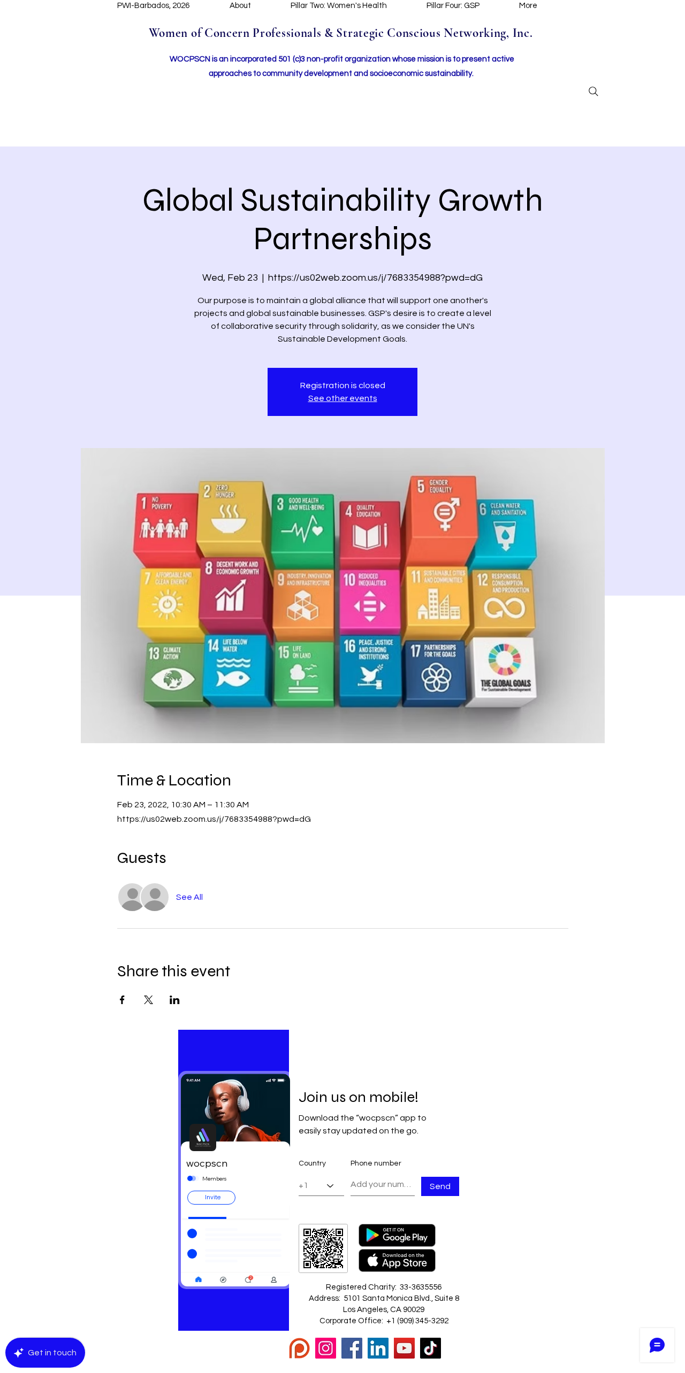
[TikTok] (430, 1348)
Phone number (376, 1163)
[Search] (593, 91)
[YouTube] (404, 1348)
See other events (342, 398)
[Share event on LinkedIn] (175, 1000)
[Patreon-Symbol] (299, 1348)
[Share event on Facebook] (122, 1000)
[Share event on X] (148, 1000)
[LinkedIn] (378, 1348)
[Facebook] (351, 1348)
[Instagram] (325, 1348)
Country (312, 1163)
